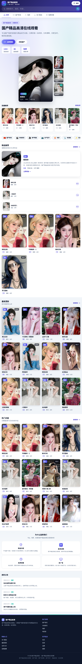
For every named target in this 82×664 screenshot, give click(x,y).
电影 (56, 137)
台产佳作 (45, 137)
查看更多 (75, 147)
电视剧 (67, 137)
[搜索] (78, 9)
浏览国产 (22, 42)
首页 (43, 640)
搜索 (43, 649)
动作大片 (4, 646)
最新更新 (4, 643)
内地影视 (20, 137)
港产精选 (33, 137)
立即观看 (10, 42)
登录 (77, 3)
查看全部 (77, 105)
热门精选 (4, 640)
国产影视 (8, 137)
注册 (43, 646)
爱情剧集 (4, 649)
